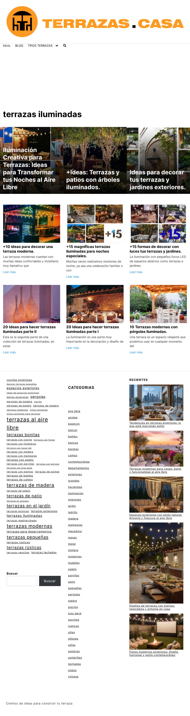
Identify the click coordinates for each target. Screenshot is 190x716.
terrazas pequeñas (27, 537)
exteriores (75, 474)
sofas (72, 644)
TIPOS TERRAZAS (40, 45)
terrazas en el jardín (29, 505)
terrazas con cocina (19, 439)
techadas (74, 663)
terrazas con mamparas (22, 455)
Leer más (9, 272)
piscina (73, 607)
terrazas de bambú (20, 475)
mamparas (75, 524)
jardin (72, 505)
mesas (72, 537)
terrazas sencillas (18, 552)
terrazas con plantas (20, 471)
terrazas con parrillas (20, 463)
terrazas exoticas (18, 511)
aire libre (74, 411)
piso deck (75, 613)
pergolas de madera (19, 401)
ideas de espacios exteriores (23, 393)
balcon (72, 430)
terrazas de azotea (47, 471)
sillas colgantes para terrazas (23, 414)
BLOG (19, 45)
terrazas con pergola (47, 464)
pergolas (37, 397)
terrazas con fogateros (21, 443)
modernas (75, 556)
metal (72, 543)
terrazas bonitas (23, 434)
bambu (73, 436)
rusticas (73, 626)
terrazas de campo (20, 479)
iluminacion (75, 493)
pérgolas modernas (17, 410)
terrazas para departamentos (29, 531)
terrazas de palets (18, 490)
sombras (74, 651)
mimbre (73, 550)
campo (72, 455)
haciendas (75, 486)
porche (38, 402)
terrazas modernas (29, 526)
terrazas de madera (30, 485)
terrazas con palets (20, 459)
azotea (73, 417)
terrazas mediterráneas (22, 520)
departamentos (78, 468)
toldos (72, 670)
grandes (73, 480)
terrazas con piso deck (19, 468)
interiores (74, 499)
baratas (73, 449)
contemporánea (79, 461)
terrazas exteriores (44, 511)
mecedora (75, 531)
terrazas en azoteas (18, 501)
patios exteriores (18, 397)
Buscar (12, 573)
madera (73, 518)
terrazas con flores (44, 440)
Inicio (6, 45)
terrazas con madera (20, 451)
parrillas (73, 575)
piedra (72, 600)
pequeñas (75, 588)
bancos (73, 442)
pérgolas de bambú (19, 405)
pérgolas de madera (46, 405)
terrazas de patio (24, 495)
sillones (73, 638)
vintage (73, 676)
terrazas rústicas (24, 547)
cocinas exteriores (19, 379)
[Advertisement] (95, 75)
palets (72, 569)
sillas (71, 632)
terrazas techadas (44, 552)
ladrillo (72, 512)
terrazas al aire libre (27, 423)
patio (71, 581)
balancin (74, 423)
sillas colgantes (39, 410)
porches (73, 619)
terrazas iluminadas (24, 516)
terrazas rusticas (18, 542)
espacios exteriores (23, 388)
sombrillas (75, 657)
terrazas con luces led (19, 448)
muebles (74, 562)
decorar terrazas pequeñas (22, 384)
